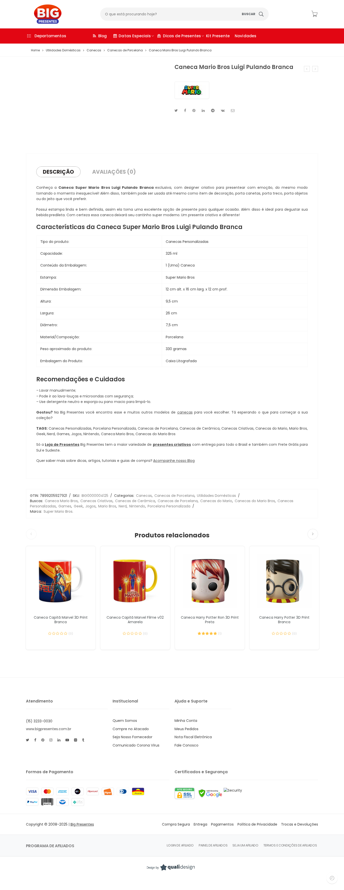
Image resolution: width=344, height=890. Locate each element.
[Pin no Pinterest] (193, 110)
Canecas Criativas (96, 500)
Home (35, 50)
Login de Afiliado (180, 845)
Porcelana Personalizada (169, 506)
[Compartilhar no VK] (223, 110)
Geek (78, 506)
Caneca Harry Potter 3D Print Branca (284, 619)
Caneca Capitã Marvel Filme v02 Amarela (135, 619)
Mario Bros (107, 506)
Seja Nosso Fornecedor (132, 736)
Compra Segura (176, 824)
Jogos (90, 506)
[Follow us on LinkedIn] (58, 740)
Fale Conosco (186, 745)
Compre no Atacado (131, 728)
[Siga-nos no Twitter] (27, 740)
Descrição (58, 171)
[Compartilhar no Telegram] (213, 110)
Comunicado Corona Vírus (136, 745)
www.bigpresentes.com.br (48, 728)
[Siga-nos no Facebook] (35, 740)
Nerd (123, 506)
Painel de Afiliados (213, 845)
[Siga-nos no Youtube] (67, 740)
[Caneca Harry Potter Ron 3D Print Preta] (209, 581)
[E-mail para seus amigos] (232, 110)
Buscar (248, 14)
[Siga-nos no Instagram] (50, 740)
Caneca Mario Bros (61, 500)
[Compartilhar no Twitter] (176, 110)
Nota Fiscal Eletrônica (193, 736)
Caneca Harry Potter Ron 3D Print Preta (210, 619)
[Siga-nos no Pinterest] (42, 740)
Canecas (94, 50)
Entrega (200, 824)
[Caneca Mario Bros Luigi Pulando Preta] (315, 69)
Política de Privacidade (257, 824)
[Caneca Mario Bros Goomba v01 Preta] (307, 69)
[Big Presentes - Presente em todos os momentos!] (44, 14)
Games (64, 506)
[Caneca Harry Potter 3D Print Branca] (284, 581)
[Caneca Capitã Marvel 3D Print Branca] (60, 581)
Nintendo (137, 506)
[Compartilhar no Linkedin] (203, 110)
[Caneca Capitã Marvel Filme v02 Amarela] (135, 581)
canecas (185, 412)
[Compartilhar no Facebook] (185, 110)
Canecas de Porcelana (125, 50)
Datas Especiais (135, 36)
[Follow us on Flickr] (75, 740)
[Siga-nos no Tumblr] (83, 740)
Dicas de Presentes (182, 36)
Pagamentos (222, 824)
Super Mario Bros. (58, 511)
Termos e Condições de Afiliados (290, 845)
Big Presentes (82, 824)
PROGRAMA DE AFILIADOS (50, 845)
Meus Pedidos (186, 728)
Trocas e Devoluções (299, 824)
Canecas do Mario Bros (255, 500)
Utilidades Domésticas (63, 50)
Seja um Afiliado (245, 845)
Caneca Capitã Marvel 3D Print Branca (61, 619)
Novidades (245, 36)
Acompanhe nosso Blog (174, 460)
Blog (102, 36)
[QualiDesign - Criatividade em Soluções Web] (171, 867)
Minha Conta (186, 720)
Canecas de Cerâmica (135, 500)
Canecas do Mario (216, 500)
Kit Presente (218, 36)
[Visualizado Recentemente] (332, 878)
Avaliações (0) (114, 171)
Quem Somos (125, 720)
